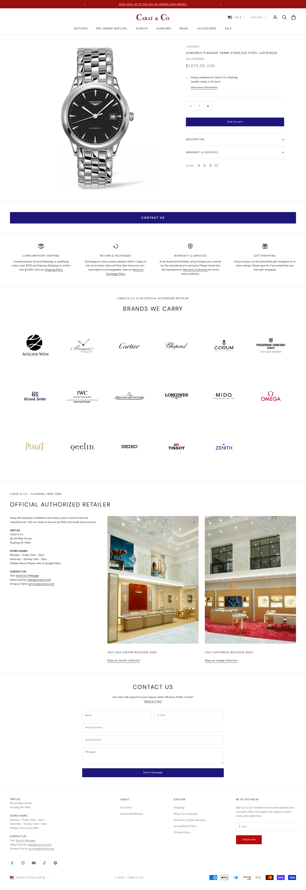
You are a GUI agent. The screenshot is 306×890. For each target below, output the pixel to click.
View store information (204, 87)
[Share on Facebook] (198, 165)
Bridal (184, 28)
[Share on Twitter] (204, 165)
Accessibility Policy (185, 826)
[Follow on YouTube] (34, 863)
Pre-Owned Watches (111, 28)
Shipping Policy (54, 269)
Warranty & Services (195, 269)
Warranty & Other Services (190, 820)
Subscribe (249, 839)
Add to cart (235, 121)
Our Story (126, 807)
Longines (193, 46)
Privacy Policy (182, 832)
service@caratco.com (41, 584)
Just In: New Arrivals (153, 4)
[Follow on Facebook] (12, 863)
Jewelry (142, 28)
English (256, 17)
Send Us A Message (27, 575)
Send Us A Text (153, 701)
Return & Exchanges (186, 814)
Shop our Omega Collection (221, 660)
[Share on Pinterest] (210, 165)
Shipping (179, 807)
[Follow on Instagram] (23, 863)
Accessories (207, 28)
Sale (228, 28)
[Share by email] (216, 165)
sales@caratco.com (39, 579)
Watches (80, 28)
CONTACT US (152, 218)
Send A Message (25, 840)
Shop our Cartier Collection (123, 660)
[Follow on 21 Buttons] (55, 863)
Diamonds (164, 28)
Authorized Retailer (131, 814)
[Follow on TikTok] (44, 863)
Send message (153, 772)
